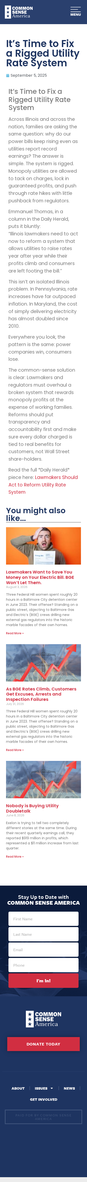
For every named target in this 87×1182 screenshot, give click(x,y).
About (18, 1088)
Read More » (15, 633)
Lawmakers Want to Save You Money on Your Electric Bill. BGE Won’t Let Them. (40, 577)
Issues (41, 1088)
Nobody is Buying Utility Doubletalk (32, 808)
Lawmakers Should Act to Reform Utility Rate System (43, 484)
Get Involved (43, 1099)
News (69, 1088)
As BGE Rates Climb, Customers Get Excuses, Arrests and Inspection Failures (41, 694)
